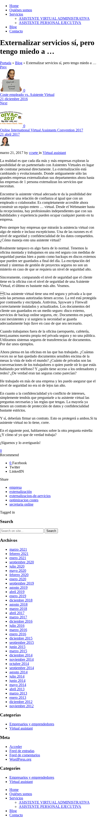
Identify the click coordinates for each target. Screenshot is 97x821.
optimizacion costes (23, 500)
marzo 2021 (18, 549)
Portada (5, 63)
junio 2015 (17, 647)
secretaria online (21, 504)
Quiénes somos (20, 10)
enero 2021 (17, 558)
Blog (13, 27)
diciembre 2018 (20, 600)
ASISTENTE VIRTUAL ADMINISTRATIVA (54, 18)
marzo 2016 (18, 630)
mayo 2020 (17, 571)
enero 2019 (17, 596)
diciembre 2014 (20, 655)
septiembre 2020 (21, 562)
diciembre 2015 (20, 638)
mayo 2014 (17, 685)
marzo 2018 (18, 609)
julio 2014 (16, 676)
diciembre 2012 (20, 702)
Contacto (16, 31)
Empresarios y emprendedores (31, 724)
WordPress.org (20, 759)
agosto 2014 (18, 672)
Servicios (16, 14)
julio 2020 (16, 566)
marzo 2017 (18, 617)
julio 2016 (16, 626)
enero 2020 (17, 579)
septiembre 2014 (21, 668)
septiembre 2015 (21, 642)
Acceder (15, 747)
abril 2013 (16, 689)
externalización (20, 492)
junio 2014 (17, 681)
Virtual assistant (21, 728)
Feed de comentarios (24, 755)
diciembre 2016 (20, 621)
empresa (15, 487)
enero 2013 (17, 697)
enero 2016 (17, 634)
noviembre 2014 (21, 659)
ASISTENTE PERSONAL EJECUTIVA (50, 23)
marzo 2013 (18, 693)
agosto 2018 (18, 604)
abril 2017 (16, 613)
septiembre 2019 (21, 583)
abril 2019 (16, 592)
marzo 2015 (18, 651)
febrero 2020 (18, 575)
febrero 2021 (18, 554)
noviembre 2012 (21, 706)
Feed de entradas (21, 751)
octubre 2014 (19, 664)
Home (14, 6)
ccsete (34, 153)
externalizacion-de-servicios (30, 496)
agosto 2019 (18, 587)
